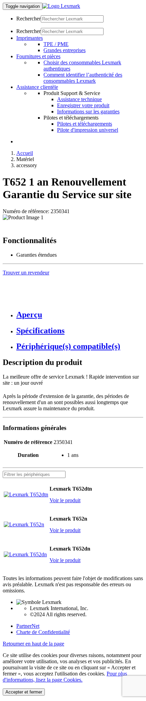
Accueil (24, 153)
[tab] (79, 314)
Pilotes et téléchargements (84, 124)
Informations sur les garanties (88, 111)
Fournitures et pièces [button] (38, 56)
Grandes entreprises (64, 50)
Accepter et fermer (23, 692)
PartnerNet (27, 626)
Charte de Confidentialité (43, 632)
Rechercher (28, 18)
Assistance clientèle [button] (37, 87)
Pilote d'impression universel (87, 130)
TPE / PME (56, 44)
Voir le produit (65, 500)
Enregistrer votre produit (83, 105)
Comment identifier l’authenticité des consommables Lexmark (82, 78)
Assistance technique (79, 99)
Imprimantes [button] (29, 38)
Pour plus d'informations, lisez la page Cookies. (65, 677)
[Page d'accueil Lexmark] (61, 6)
